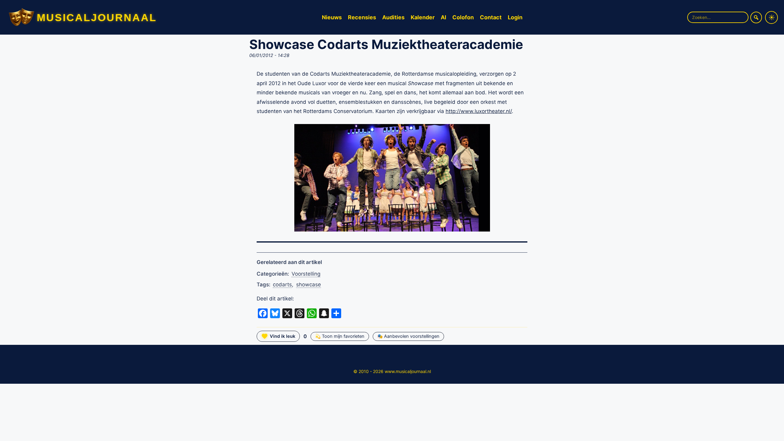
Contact (491, 17)
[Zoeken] (756, 17)
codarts (282, 284)
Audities (393, 17)
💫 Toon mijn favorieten (339, 336)
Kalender (423, 17)
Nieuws (332, 17)
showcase (308, 284)
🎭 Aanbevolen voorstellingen (408, 336)
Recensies (362, 17)
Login (515, 17)
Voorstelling (306, 274)
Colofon (463, 17)
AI (443, 17)
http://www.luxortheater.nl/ (479, 111)
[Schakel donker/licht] (771, 17)
